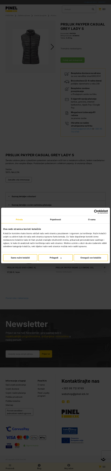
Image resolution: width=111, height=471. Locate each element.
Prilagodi (54, 258)
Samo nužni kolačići (20, 258)
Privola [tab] (19, 219)
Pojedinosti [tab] (55, 219)
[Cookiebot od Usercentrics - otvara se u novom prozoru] (96, 212)
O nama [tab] (92, 219)
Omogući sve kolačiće (90, 258)
